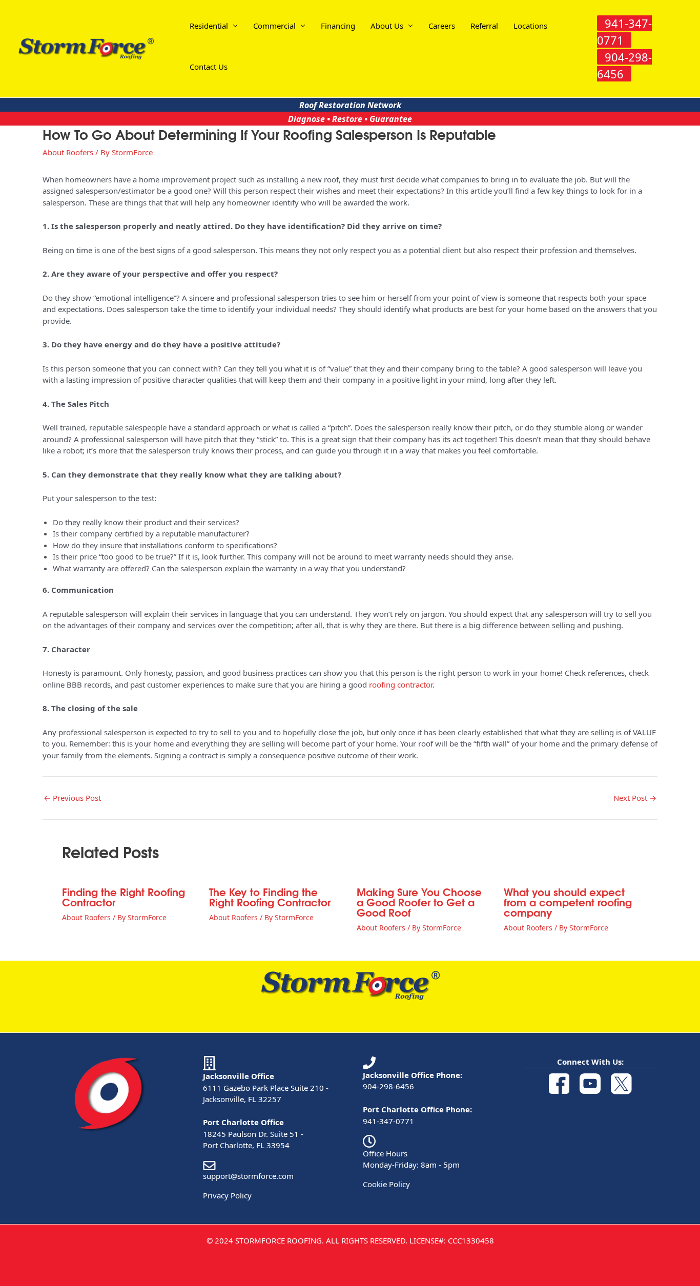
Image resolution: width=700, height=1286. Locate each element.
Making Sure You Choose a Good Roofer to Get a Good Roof (419, 901)
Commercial (274, 25)
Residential (209, 25)
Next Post (634, 798)
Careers (441, 25)
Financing (338, 25)
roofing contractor (401, 684)
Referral (484, 25)
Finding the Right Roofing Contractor (123, 896)
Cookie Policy (386, 1184)
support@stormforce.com (248, 1176)
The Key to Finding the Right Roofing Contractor (270, 896)
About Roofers (68, 152)
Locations (530, 25)
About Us (386, 25)
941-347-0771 (388, 1121)
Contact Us (209, 66)
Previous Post (72, 798)
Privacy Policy (227, 1195)
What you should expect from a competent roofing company (568, 901)
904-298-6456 (388, 1086)
